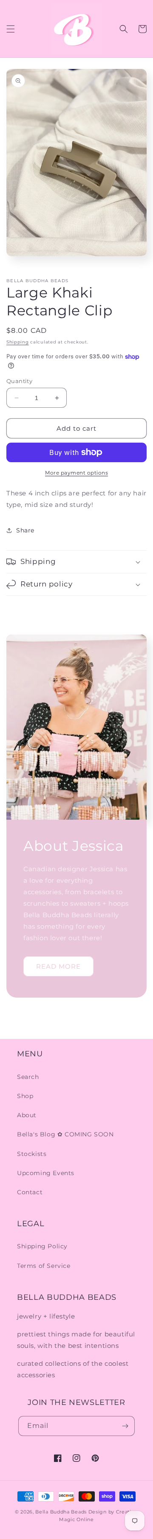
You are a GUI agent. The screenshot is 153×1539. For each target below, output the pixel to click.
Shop (25, 1096)
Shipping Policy (42, 1246)
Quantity (19, 381)
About (27, 1115)
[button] (10, 29)
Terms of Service (44, 1266)
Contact (29, 1192)
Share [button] (25, 530)
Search (28, 1077)
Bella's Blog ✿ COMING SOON (65, 1134)
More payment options (76, 472)
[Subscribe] (125, 1426)
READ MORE (58, 966)
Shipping (17, 342)
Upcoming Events (45, 1173)
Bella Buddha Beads (61, 1512)
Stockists (31, 1154)
